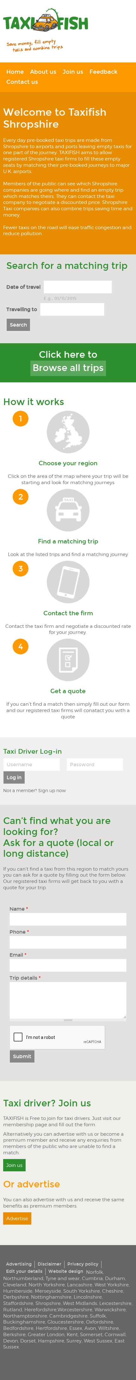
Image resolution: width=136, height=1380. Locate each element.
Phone (19, 932)
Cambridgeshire (68, 1316)
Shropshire (48, 1303)
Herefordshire (40, 1310)
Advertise (17, 1218)
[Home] (45, 20)
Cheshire (112, 1291)
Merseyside (48, 1291)
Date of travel (23, 287)
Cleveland (14, 1285)
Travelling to (21, 309)
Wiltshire (108, 1328)
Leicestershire (115, 1303)
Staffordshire (18, 1303)
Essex (75, 1328)
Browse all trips (68, 368)
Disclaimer (49, 1264)
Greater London (46, 1334)
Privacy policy (82, 1264)
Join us (73, 72)
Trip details (25, 978)
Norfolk (94, 1272)
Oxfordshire (99, 1322)
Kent (72, 1334)
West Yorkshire (112, 1285)
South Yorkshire (81, 1291)
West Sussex (98, 1341)
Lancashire (79, 1285)
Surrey (74, 1341)
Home (15, 72)
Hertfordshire (51, 1328)
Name (18, 909)
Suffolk (98, 1316)
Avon (90, 1328)
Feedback (103, 72)
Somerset (91, 1334)
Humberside (18, 1291)
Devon (10, 1341)
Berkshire (14, 1334)
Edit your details (24, 1271)
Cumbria (92, 1278)
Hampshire (51, 1341)
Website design (65, 1271)
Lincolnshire (88, 1297)
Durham (115, 1278)
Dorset (28, 1341)
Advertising (19, 1264)
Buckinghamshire (24, 1322)
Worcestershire (75, 1310)
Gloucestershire (65, 1322)
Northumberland (23, 1278)
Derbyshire (16, 1297)
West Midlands (80, 1303)
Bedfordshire (18, 1328)
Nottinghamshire (51, 1297)
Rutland (12, 1310)
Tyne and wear (63, 1278)
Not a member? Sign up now (34, 790)
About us (43, 72)
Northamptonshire (25, 1316)
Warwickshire (110, 1310)
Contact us (22, 82)
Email (18, 955)
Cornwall (115, 1334)
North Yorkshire (46, 1285)
